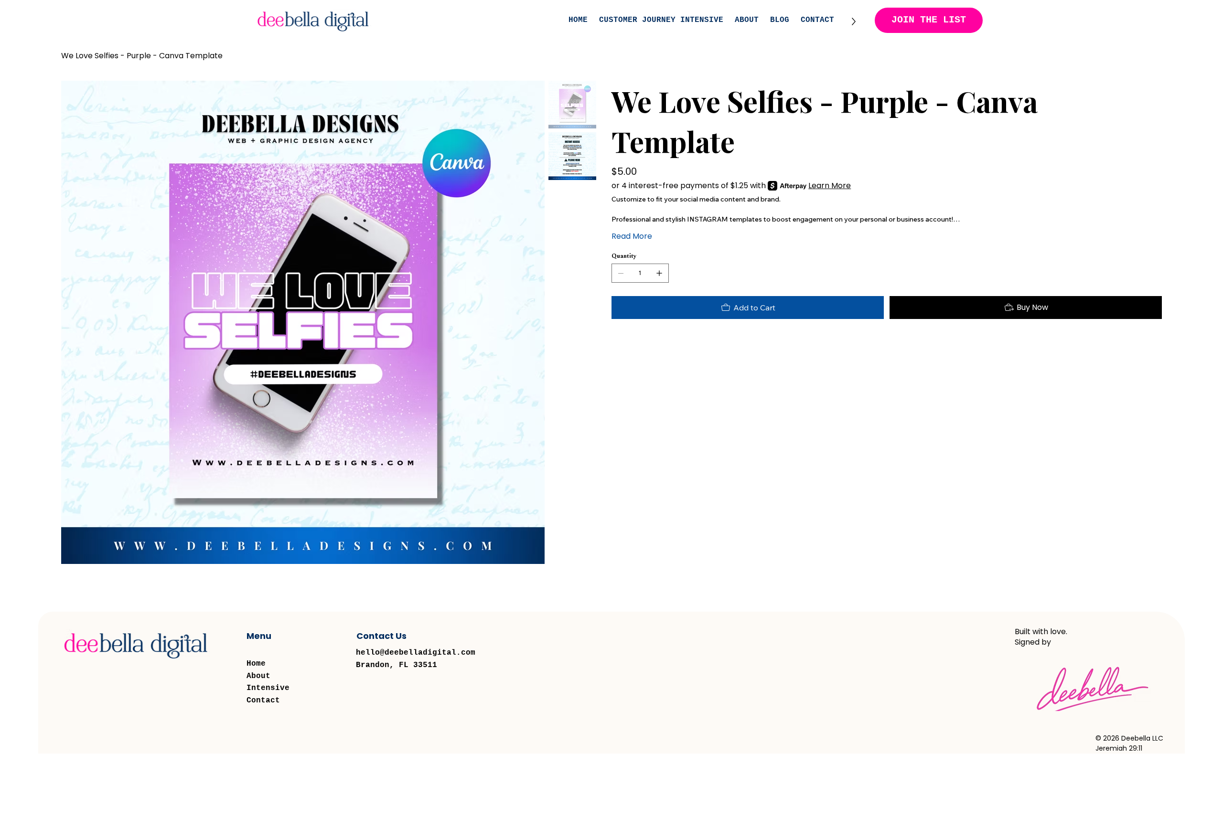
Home (256, 663)
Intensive (268, 688)
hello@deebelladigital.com (415, 652)
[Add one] (659, 273)
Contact (263, 700)
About (258, 676)
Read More (632, 236)
